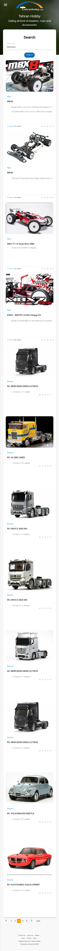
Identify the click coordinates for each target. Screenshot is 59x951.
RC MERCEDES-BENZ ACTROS (22, 386)
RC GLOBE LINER (16, 457)
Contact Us (21, 935)
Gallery (37, 935)
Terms (23, 938)
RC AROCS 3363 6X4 (17, 528)
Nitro (9, 96)
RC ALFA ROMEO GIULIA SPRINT (23, 884)
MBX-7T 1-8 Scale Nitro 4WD (20, 244)
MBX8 (10, 101)
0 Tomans (10, 126)
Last (38, 921)
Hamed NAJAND (33, 944)
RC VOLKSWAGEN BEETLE (20, 813)
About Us (30, 935)
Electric (10, 381)
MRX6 (10, 172)
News (34, 938)
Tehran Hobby (36, 941)
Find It (29, 55)
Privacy (29, 938)
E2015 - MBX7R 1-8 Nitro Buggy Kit (24, 315)
